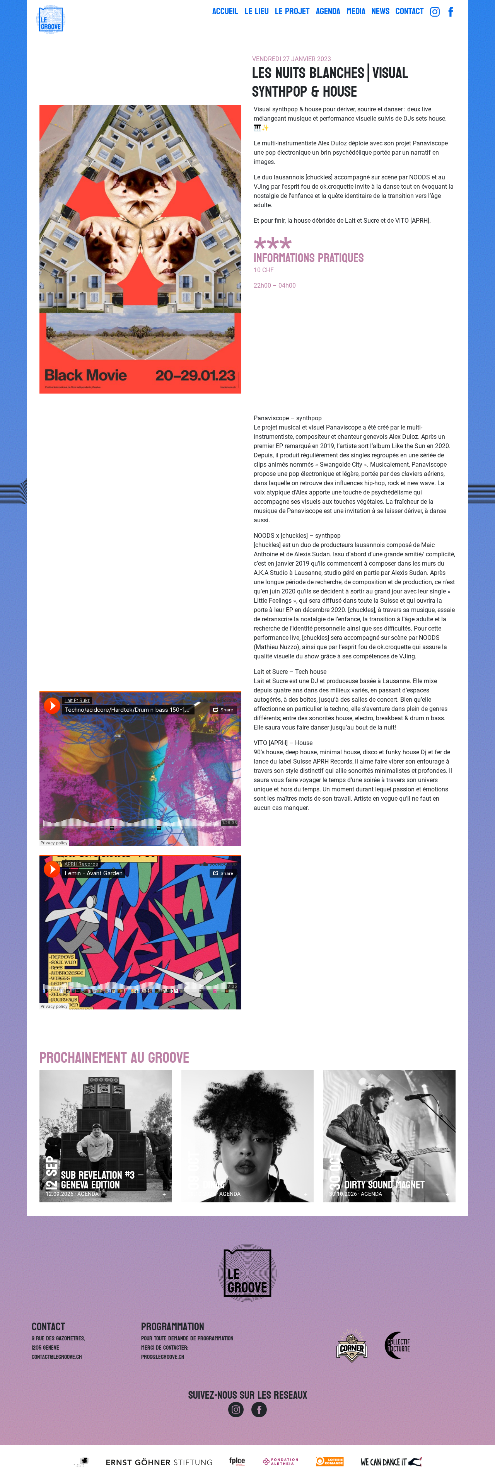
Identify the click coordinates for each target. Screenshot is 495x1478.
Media (355, 11)
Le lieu (257, 11)
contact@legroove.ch (57, 1356)
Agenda (328, 11)
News (380, 11)
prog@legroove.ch (162, 1356)
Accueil (225, 11)
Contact (410, 11)
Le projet (292, 11)
